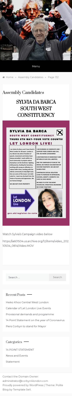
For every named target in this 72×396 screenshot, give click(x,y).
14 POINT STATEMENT (20, 349)
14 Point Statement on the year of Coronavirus (35, 320)
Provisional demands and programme (30, 314)
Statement (13, 361)
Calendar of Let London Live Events (28, 308)
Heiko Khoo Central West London (27, 302)
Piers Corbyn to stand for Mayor (26, 326)
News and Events (17, 355)
